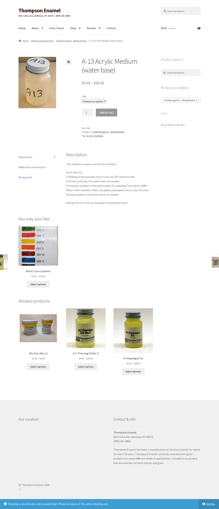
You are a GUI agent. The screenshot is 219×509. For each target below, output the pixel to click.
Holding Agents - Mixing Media (71, 40)
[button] (69, 62)
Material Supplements (42, 40)
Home (22, 28)
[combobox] (181, 100)
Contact (111, 28)
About (35, 28)
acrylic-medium (94, 135)
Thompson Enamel (39, 10)
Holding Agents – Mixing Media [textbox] (180, 100)
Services (91, 28)
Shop (73, 28)
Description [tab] (25, 157)
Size (84, 96)
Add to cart (106, 112)
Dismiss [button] (210, 504)
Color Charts (56, 28)
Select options (38, 284)
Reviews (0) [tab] (25, 177)
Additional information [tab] (32, 167)
